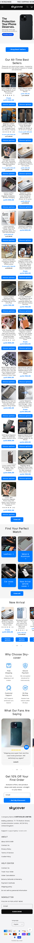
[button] (2, 7)
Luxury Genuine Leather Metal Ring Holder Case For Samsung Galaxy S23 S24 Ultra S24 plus (8, 229)
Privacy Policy (6, 849)
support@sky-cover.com (17, 831)
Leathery (7, 554)
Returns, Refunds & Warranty (11, 879)
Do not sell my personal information (14, 890)
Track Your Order (7, 872)
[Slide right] (21, 646)
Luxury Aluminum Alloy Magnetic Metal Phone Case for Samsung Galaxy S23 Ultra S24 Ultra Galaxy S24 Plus (25, 300)
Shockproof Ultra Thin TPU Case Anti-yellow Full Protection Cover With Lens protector (21, 624)
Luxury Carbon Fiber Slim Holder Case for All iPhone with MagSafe (8, 468)
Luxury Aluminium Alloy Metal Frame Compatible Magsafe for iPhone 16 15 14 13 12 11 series (25, 162)
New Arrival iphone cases (25, 583)
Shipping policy (6, 887)
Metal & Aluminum (25, 555)
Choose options (9, 104)
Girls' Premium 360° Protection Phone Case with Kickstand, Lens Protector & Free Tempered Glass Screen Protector (9, 334)
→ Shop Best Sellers (17, 49)
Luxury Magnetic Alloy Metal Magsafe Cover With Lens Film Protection (9, 91)
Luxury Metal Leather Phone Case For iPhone (25, 90)
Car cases (8, 581)
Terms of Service (7, 853)
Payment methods (8, 883)
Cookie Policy (6, 857)
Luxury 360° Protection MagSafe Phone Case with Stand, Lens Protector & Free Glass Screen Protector (9, 501)
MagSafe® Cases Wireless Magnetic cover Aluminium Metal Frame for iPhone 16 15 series (25, 196)
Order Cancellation (8, 875)
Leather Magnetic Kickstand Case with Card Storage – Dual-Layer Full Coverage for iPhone (25, 404)
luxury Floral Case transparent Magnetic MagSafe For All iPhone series (9, 262)
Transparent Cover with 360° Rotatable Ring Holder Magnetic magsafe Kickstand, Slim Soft (9, 162)
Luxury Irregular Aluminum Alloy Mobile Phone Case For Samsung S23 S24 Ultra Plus (9, 300)
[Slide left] (13, 646)
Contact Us (5, 845)
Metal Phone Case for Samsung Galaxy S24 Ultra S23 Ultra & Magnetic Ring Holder (9, 403)
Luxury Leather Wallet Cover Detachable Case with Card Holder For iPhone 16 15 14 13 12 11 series (25, 127)
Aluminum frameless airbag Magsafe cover (25, 227)
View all (17, 519)
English (16, 924)
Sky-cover (19, 940)
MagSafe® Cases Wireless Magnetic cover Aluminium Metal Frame (8, 623)
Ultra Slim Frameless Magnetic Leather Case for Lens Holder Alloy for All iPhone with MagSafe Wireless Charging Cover (25, 335)
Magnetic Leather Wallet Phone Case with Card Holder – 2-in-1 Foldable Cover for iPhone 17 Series (9, 127)
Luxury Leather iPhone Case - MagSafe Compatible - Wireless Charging (9, 195)
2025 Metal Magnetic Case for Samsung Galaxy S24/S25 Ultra (9, 436)
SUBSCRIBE (17, 912)
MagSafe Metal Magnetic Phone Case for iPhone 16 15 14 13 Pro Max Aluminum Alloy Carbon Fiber (25, 469)
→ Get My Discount (17, 800)
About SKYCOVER (7, 842)
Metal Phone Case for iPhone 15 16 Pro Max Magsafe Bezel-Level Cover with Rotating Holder (25, 370)
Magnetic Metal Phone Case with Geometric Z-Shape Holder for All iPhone (25, 437)
